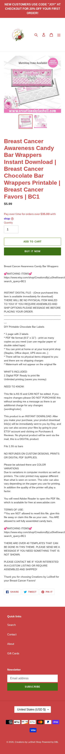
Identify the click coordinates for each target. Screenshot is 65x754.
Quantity (8, 222)
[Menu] (59, 35)
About (10, 643)
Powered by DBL (50, 742)
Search (11, 624)
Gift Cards (13, 653)
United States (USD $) (31, 709)
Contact (11, 634)
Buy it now (32, 251)
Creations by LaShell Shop (28, 742)
